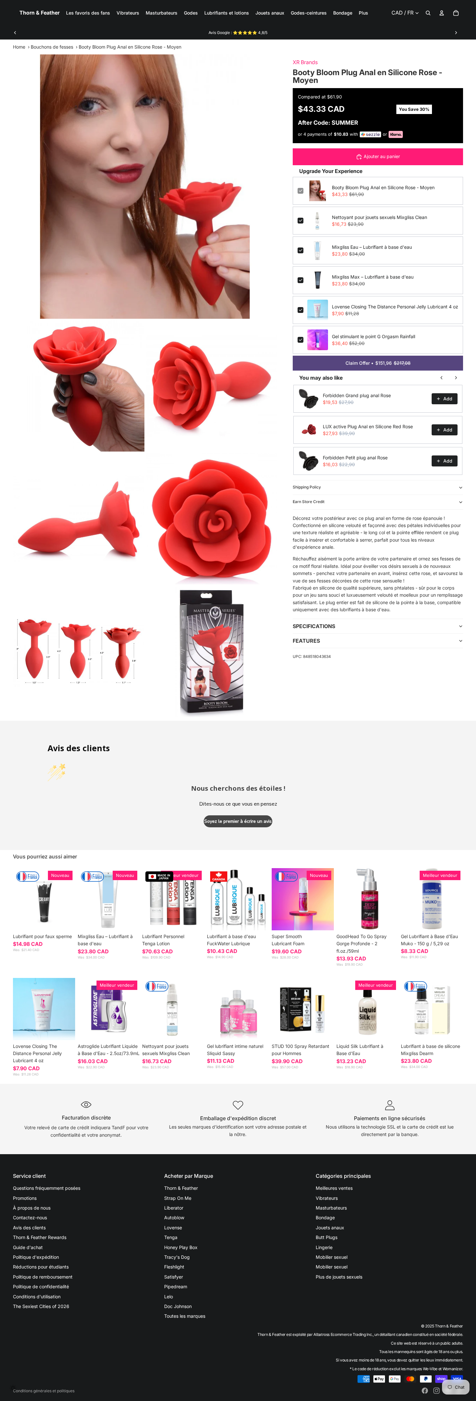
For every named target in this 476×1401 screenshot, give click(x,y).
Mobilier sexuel (331, 1257)
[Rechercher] (428, 13)
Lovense (173, 1227)
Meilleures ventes (334, 1188)
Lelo (168, 1296)
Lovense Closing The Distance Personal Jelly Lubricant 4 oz (395, 306)
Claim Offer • (378, 363)
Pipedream (175, 1286)
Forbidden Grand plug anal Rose (357, 395)
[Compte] (442, 13)
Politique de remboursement (43, 1277)
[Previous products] (442, 377)
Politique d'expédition (36, 1257)
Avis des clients (29, 1227)
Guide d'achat (28, 1247)
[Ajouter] (130, 920)
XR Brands (305, 62)
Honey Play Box (181, 1247)
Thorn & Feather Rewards (39, 1237)
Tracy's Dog (177, 1257)
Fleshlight (174, 1266)
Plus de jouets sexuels (339, 1277)
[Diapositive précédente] (15, 33)
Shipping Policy (307, 487)
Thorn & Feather (181, 1188)
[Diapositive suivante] (456, 33)
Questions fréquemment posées (46, 1188)
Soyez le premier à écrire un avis (238, 821)
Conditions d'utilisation (37, 1296)
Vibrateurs (327, 1198)
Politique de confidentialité (41, 1286)
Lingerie (324, 1247)
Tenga (170, 1237)
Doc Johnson (178, 1306)
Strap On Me (177, 1198)
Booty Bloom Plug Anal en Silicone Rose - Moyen (383, 187)
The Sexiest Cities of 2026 (41, 1306)
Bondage (325, 1217)
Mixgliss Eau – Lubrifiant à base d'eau (372, 247)
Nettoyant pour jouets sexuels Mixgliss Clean (379, 217)
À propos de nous (32, 1208)
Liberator (173, 1208)
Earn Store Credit (308, 501)
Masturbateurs (331, 1208)
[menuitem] (363, 13)
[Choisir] (65, 920)
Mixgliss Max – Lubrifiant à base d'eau (373, 277)
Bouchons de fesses (52, 47)
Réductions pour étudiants (41, 1266)
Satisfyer (173, 1277)
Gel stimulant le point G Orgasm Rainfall (373, 336)
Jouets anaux (330, 1227)
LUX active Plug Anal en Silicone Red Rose (368, 426)
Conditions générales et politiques (43, 1390)
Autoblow (174, 1217)
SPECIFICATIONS (314, 626)
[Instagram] (436, 1391)
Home (19, 47)
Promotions (25, 1198)
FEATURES (306, 640)
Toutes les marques (184, 1316)
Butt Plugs (326, 1237)
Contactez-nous (30, 1217)
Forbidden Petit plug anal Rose (355, 457)
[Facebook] (425, 1391)
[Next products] (456, 377)
